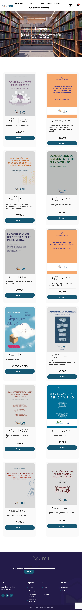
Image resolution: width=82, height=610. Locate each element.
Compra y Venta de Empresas (17, 125)
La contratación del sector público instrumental (19, 282)
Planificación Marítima (57, 435)
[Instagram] (11, 595)
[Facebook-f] (3, 595)
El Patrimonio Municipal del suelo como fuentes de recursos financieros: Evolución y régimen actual (61, 128)
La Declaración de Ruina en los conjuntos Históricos (60, 284)
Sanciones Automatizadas (16, 515)
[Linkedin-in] (7, 595)
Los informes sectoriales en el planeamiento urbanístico (17, 436)
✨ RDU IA (42, 3)
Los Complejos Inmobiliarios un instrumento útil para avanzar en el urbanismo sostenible (62, 362)
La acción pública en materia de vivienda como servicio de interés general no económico (19, 206)
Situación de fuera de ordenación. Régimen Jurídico (62, 513)
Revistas (31, 3)
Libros (50, 3)
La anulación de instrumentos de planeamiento (61, 205)
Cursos (57, 3)
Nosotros (19, 3)
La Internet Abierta (13, 359)
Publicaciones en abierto (39, 8)
